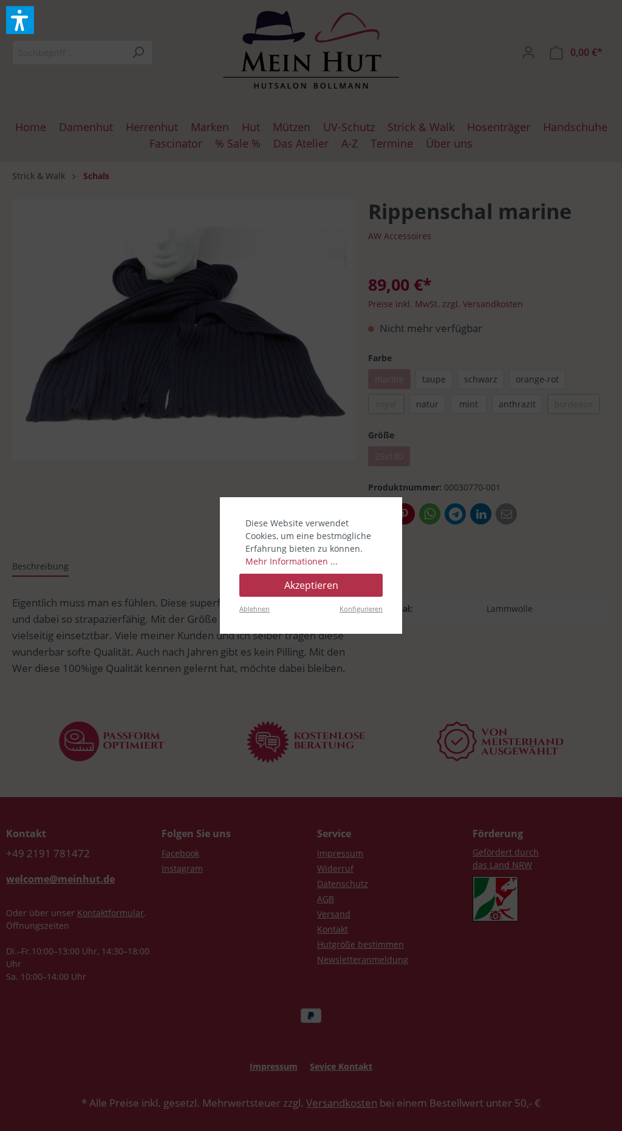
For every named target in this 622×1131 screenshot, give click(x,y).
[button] (20, 20)
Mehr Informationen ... (291, 561)
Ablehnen (254, 608)
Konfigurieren (361, 608)
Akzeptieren (311, 585)
